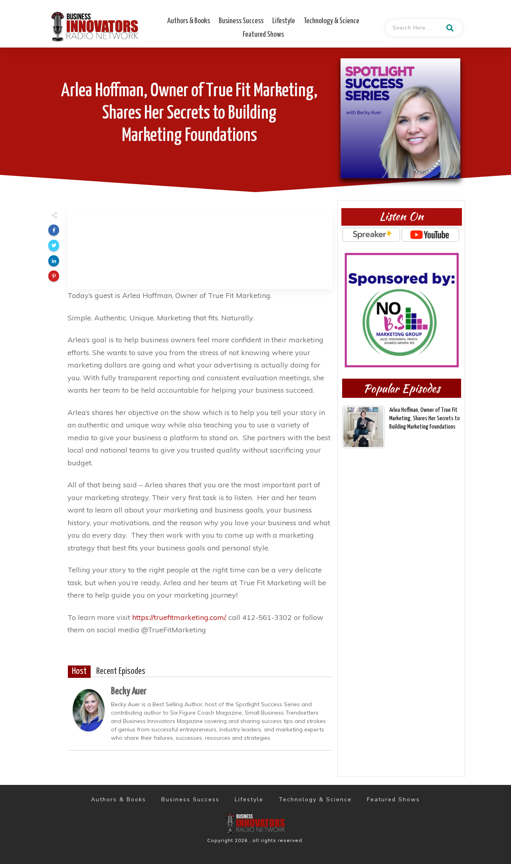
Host (79, 671)
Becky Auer (129, 691)
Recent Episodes (120, 671)
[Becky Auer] (89, 709)
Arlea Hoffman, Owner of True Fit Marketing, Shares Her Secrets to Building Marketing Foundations (189, 113)
